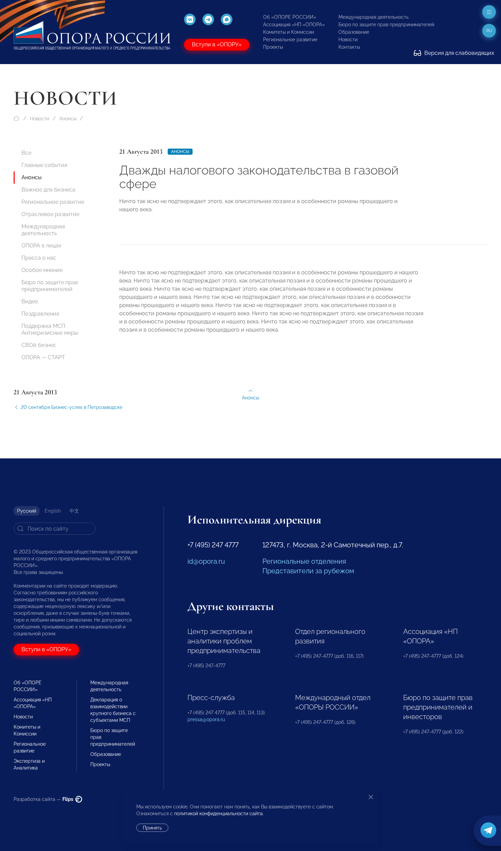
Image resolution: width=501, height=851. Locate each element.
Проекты (273, 47)
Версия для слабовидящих (458, 53)
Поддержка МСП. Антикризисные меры (49, 329)
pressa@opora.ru (206, 719)
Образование (353, 32)
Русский (26, 511)
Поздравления (40, 313)
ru (489, 30)
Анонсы (67, 118)
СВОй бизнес (38, 345)
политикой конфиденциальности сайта (218, 813)
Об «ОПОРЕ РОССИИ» (289, 17)
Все (26, 153)
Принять (152, 828)
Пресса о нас (38, 258)
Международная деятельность (373, 17)
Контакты (349, 47)
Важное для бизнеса (48, 189)
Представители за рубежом (308, 571)
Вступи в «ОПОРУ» (217, 44)
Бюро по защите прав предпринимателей (386, 24)
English (53, 511)
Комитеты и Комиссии (288, 32)
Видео (29, 301)
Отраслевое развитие (50, 214)
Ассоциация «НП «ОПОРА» (294, 24)
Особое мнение (42, 270)
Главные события (44, 165)
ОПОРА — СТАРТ (43, 357)
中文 (74, 511)
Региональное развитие (290, 39)
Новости (348, 39)
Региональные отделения (304, 561)
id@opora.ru (206, 561)
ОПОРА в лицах (41, 245)
